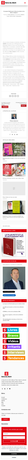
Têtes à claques (12, 51)
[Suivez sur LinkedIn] (5, 389)
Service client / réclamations (15, 16)
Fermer (14, 457)
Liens (2, 404)
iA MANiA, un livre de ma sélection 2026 (11, 311)
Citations (22, 14)
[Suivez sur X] (2, 389)
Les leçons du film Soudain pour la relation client (14, 303)
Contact (5, 419)
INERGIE (8, 59)
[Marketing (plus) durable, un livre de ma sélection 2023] (14, 149)
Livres (8, 16)
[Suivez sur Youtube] (10, 389)
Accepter (14, 453)
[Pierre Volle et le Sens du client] (14, 188)
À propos (3, 405)
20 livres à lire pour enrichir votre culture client (13, 178)
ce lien (14, 62)
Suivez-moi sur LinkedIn (9, 295)
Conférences (4, 399)
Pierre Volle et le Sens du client (10, 197)
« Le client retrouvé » (9, 67)
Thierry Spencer (11, 14)
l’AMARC (4, 43)
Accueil (3, 397)
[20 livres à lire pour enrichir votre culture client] (14, 169)
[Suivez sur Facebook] (7, 389)
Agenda (3, 400)
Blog (2, 402)
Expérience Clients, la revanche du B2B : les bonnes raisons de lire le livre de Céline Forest (13, 217)
